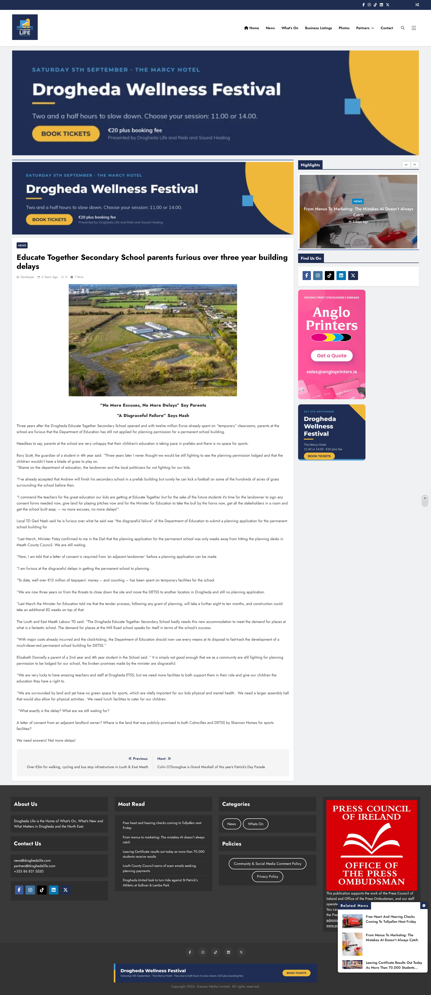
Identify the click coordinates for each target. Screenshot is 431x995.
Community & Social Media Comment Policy (267, 863)
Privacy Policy (267, 876)
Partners (362, 28)
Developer (27, 277)
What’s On (289, 28)
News (270, 28)
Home (253, 28)
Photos (344, 28)
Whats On (255, 823)
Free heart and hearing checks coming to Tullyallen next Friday (391, 919)
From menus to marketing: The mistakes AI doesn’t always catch (392, 937)
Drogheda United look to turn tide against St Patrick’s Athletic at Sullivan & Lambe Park (160, 883)
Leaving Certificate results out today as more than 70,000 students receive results (394, 967)
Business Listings (318, 28)
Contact (387, 28)
